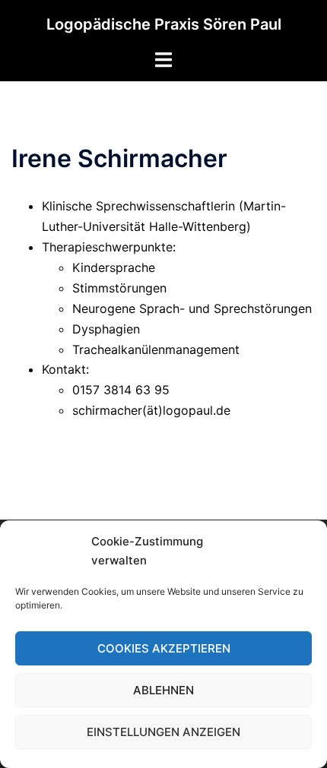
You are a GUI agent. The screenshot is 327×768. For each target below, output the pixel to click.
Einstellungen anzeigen (163, 732)
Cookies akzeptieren (163, 648)
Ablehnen (163, 690)
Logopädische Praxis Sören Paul (163, 24)
